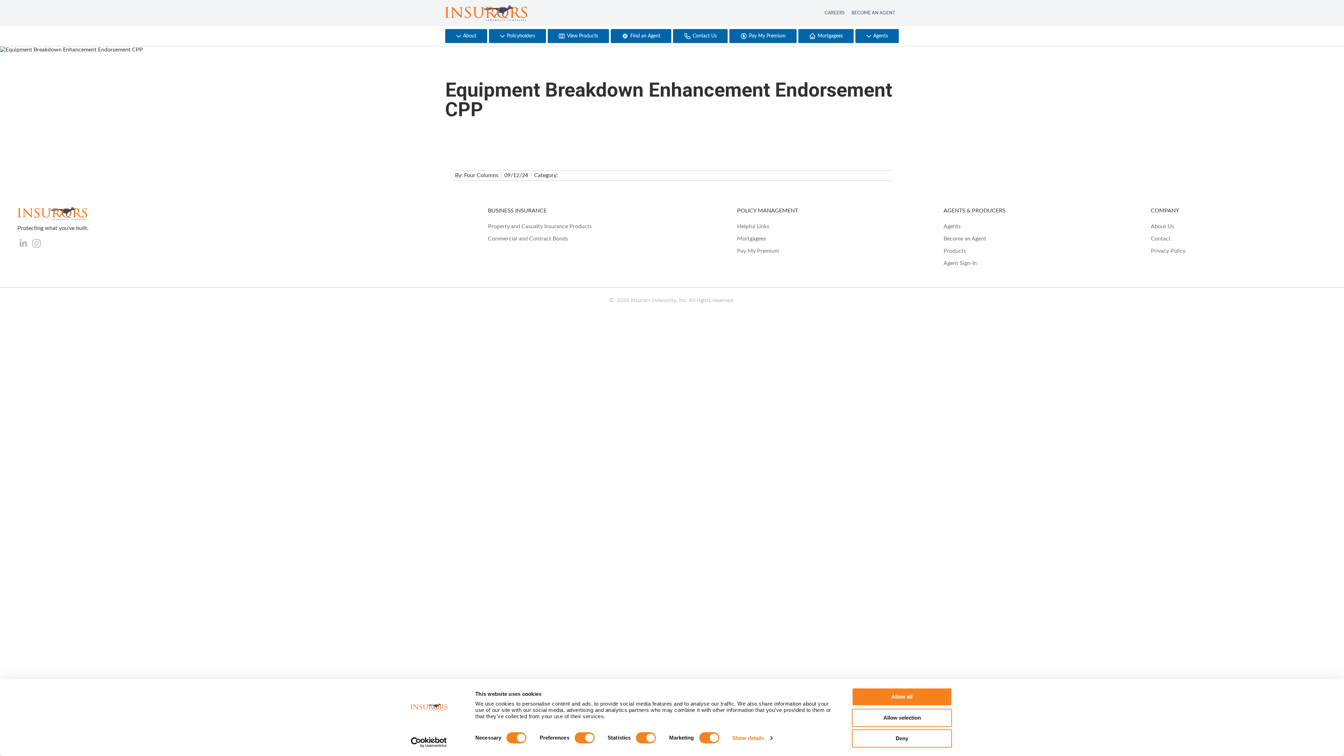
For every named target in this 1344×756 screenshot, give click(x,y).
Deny (902, 738)
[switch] (585, 737)
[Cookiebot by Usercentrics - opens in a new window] (429, 742)
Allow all (901, 697)
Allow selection (902, 718)
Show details (748, 738)
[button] (466, 36)
